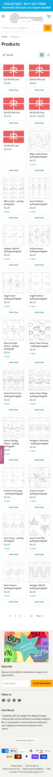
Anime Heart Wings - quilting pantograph (39, 394)
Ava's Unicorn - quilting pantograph (12, 586)
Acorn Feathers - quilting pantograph (38, 202)
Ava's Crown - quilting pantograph (13, 539)
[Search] (48, 28)
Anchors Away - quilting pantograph (38, 250)
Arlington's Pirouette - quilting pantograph (39, 442)
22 (31, 616)
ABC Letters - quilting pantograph (13, 202)
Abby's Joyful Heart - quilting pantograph (39, 155)
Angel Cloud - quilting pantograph (12, 297)
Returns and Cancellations (33, 769)
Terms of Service (32, 766)
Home (4, 37)
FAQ (48, 769)
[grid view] (42, 55)
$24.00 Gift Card (12, 112)
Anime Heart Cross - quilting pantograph (13, 394)
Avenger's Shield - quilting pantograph (38, 586)
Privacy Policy (16, 766)
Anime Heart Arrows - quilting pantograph (39, 344)
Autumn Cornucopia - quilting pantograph (13, 492)
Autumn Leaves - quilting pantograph (38, 492)
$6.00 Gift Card (37, 112)
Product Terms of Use (11, 769)
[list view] (48, 55)
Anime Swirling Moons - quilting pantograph (11, 443)
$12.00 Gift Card (11, 79)
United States (25, 740)
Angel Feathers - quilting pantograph (38, 297)
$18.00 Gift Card (37, 79)
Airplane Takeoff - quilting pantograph (12, 250)
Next (39, 616)
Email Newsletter (41, 683)
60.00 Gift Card (11, 145)
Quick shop (13, 90)
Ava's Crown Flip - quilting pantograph (38, 539)
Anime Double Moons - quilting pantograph (11, 346)
